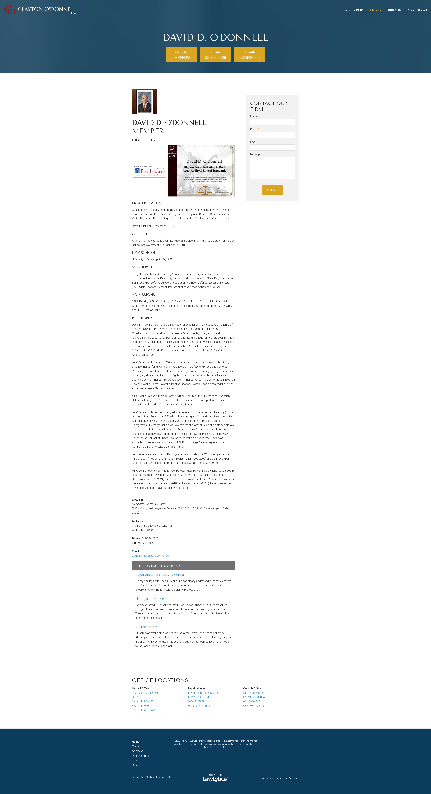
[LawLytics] (215, 778)
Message (256, 154)
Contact (422, 10)
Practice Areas (393, 10)
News (411, 10)
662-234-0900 (181, 57)
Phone (254, 129)
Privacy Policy (281, 778)
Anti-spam (293, 778)
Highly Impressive (149, 599)
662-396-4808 (249, 57)
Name (254, 116)
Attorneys (375, 10)
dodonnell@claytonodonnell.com (151, 555)
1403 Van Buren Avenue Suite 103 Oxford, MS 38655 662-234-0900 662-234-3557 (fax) (146, 701)
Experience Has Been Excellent (159, 575)
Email (254, 142)
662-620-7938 (215, 57)
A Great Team (146, 627)
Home (346, 10)
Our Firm (358, 10)
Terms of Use (267, 778)
